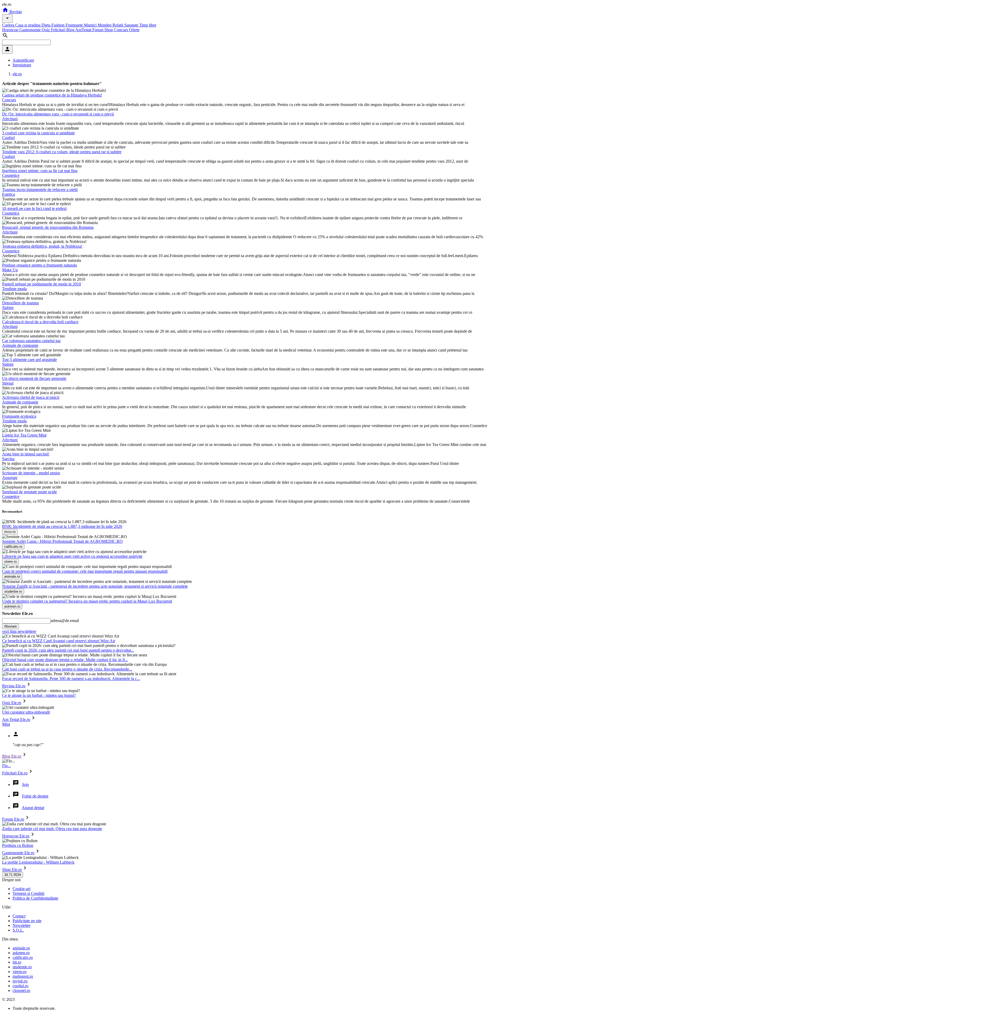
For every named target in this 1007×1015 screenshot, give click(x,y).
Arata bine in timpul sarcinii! (25, 454)
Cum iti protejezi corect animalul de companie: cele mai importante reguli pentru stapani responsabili (85, 571)
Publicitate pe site (27, 920)
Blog (70, 30)
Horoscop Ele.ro (15, 836)
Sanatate (131, 25)
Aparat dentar (33, 807)
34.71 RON (12, 875)
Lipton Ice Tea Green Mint (24, 435)
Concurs (121, 30)
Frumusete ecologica (19, 416)
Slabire (8, 307)
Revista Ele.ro (13, 686)
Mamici (91, 25)
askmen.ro (21, 952)
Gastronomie (30, 30)
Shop (109, 30)
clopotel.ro (21, 990)
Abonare (10, 626)
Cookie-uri (21, 888)
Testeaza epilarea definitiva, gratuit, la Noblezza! (42, 246)
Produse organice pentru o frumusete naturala (39, 265)
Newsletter (21, 925)
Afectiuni (10, 118)
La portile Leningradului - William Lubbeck (38, 862)
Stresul (7, 383)
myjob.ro (20, 981)
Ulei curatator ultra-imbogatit (26, 712)
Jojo (25, 784)
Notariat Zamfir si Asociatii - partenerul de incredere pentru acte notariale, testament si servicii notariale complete (95, 586)
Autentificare (23, 60)
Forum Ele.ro (13, 819)
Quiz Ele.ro (11, 702)
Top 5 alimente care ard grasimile (29, 359)
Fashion (58, 25)
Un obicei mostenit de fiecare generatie (34, 378)
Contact (19, 916)
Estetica (8, 194)
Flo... (6, 765)
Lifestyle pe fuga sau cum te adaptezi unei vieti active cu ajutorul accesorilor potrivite (72, 556)
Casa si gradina (28, 25)
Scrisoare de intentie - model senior (31, 473)
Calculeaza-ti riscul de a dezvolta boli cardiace (40, 322)
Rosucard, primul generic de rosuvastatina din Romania (48, 227)
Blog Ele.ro (11, 756)
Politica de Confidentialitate (35, 898)
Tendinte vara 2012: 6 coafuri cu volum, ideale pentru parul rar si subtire (61, 152)
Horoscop (10, 30)
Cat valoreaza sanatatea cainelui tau (31, 340)
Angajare (9, 477)
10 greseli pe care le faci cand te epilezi (34, 208)
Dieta (46, 25)
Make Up (10, 270)
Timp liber (147, 25)
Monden (105, 25)
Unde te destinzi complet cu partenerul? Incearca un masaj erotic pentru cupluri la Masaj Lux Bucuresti (87, 601)
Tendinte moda (14, 288)
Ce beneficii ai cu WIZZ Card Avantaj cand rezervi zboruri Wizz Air (58, 641)
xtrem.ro (19, 971)
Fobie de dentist (35, 796)
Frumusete (75, 25)
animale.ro (21, 948)
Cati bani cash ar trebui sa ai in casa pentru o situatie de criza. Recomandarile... (67, 669)
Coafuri (8, 137)
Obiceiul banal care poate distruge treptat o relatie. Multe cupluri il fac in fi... (65, 659)
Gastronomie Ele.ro (18, 853)
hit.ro (17, 962)
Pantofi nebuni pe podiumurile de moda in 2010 (41, 284)
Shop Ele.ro (12, 869)
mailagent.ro (23, 976)
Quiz (46, 30)
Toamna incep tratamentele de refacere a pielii (40, 189)
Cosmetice (10, 175)
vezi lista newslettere (19, 631)
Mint (6, 724)
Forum (98, 30)
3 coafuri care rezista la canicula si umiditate (38, 133)
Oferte (134, 30)
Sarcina (8, 458)
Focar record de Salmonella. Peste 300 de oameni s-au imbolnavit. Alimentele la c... (71, 678)
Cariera (8, 25)
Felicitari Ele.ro (15, 773)
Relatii (118, 25)
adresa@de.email (65, 620)
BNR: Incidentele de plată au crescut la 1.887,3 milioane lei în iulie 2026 (62, 526)
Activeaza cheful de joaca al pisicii (30, 397)
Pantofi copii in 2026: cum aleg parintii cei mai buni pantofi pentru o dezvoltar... (68, 650)
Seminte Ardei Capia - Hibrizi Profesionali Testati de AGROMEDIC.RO (62, 541)
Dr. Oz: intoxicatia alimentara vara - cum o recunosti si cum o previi (58, 114)
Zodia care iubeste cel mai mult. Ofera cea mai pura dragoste (52, 828)
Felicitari (58, 30)
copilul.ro (20, 986)
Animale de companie (20, 345)
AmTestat (83, 30)
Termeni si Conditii (28, 893)
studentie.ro (22, 967)
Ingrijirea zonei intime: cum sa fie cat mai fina (39, 170)
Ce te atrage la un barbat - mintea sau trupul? (39, 695)
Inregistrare (22, 65)
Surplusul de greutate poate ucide (29, 492)
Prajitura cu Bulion (17, 845)
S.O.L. (18, 930)
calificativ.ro (23, 957)
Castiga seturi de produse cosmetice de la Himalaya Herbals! (52, 95)
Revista (15, 11)
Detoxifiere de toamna (20, 303)
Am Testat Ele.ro (16, 719)
